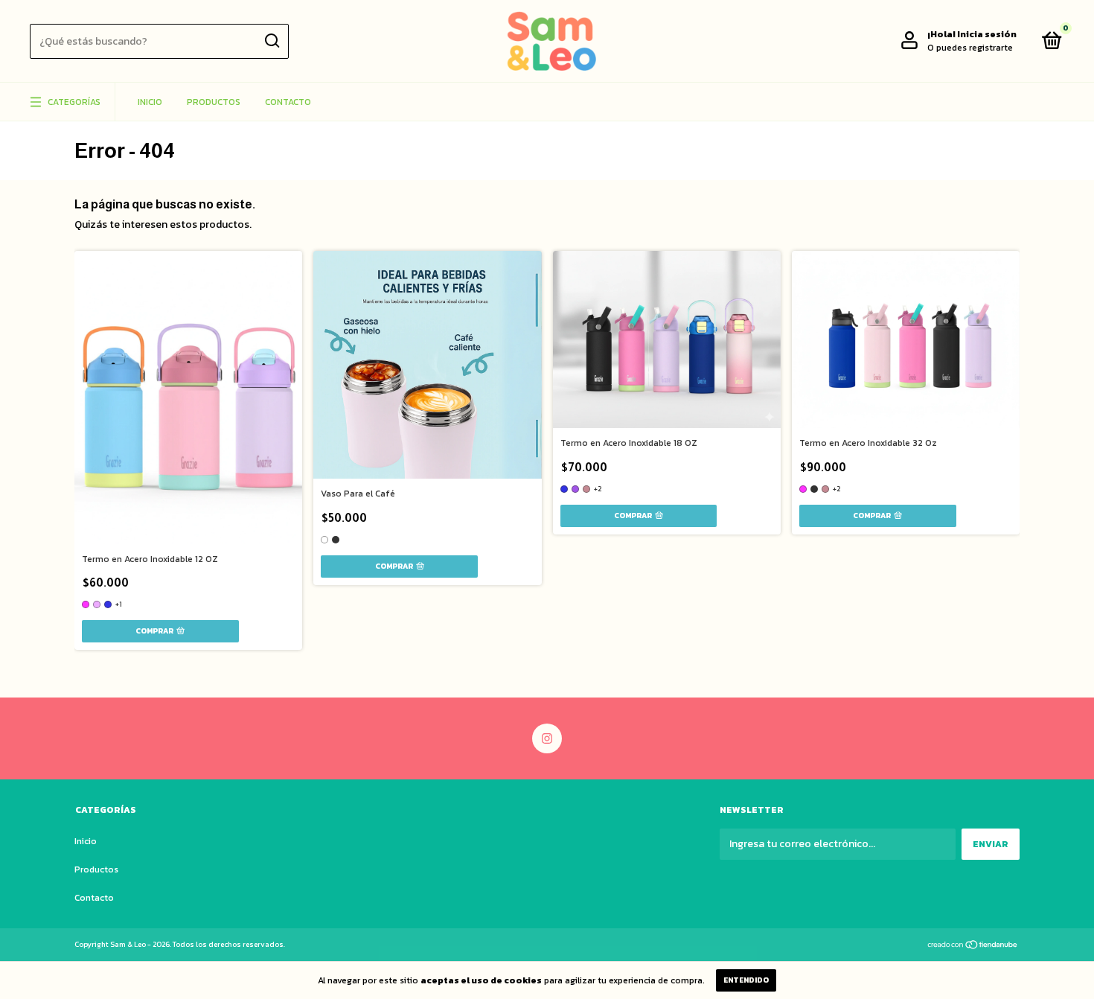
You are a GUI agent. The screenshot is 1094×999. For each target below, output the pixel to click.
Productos (213, 102)
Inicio (150, 102)
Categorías (74, 102)
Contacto (288, 102)
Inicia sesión (987, 34)
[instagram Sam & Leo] (547, 738)
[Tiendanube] (973, 946)
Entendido (746, 980)
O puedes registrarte (970, 47)
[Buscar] (271, 41)
